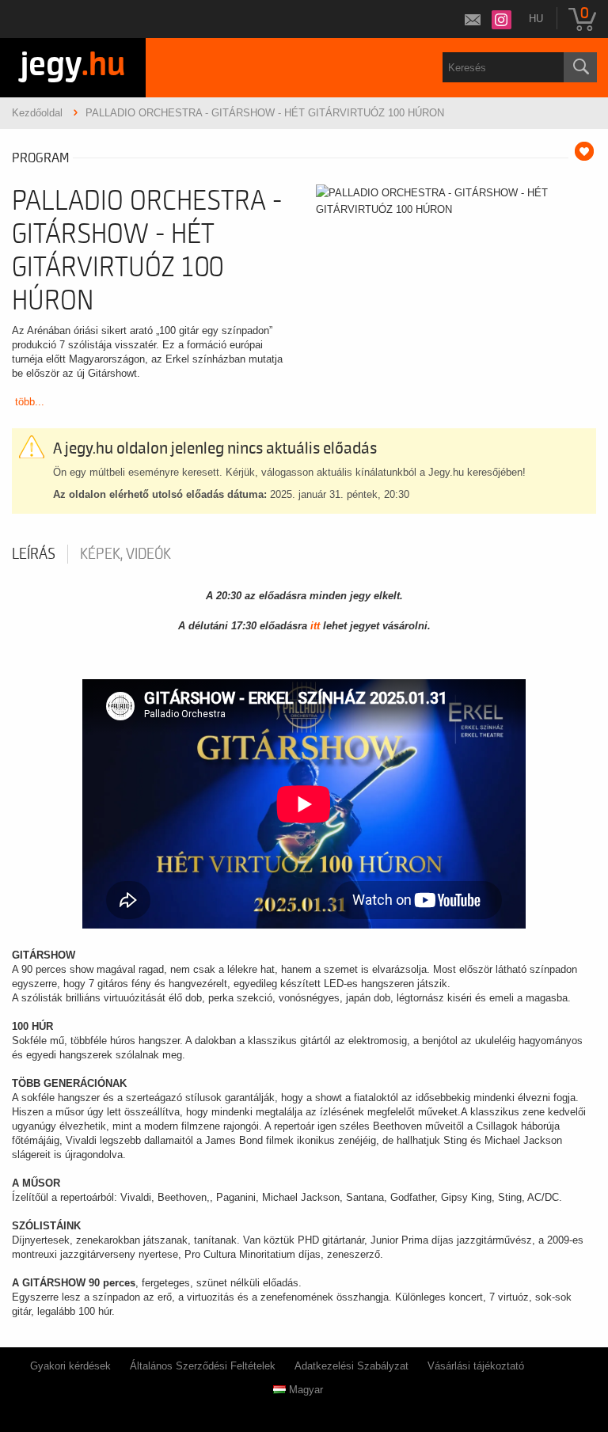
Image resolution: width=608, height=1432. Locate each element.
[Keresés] (580, 67)
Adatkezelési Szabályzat (351, 1366)
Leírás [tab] (33, 554)
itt (315, 626)
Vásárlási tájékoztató (476, 1366)
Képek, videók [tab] (125, 554)
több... (29, 402)
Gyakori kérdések (70, 1366)
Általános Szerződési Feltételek (203, 1366)
